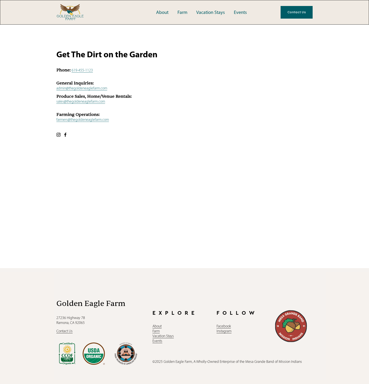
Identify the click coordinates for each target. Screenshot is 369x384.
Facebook (224, 326)
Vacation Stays (210, 12)
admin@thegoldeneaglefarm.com (81, 88)
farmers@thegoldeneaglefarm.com (82, 119)
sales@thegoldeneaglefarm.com (80, 101)
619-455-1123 (82, 70)
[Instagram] (58, 135)
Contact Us (296, 12)
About (162, 12)
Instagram (224, 331)
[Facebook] (65, 135)
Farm (182, 12)
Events (240, 12)
